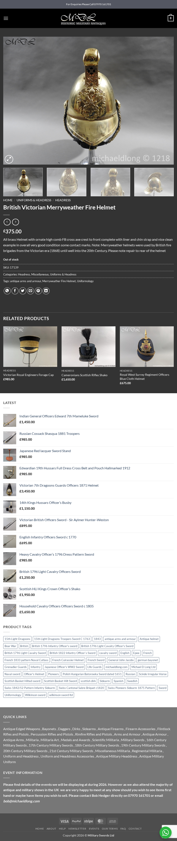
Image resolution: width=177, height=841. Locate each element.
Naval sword (12, 674)
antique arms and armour (25, 281)
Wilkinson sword (35, 695)
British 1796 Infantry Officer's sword (54, 646)
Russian (130, 674)
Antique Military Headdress (116, 756)
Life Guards (94, 667)
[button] (5, 18)
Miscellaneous (40, 274)
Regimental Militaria (147, 751)
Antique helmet (149, 639)
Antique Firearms (111, 729)
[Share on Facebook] (15, 290)
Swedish (132, 681)
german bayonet (148, 660)
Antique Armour (154, 734)
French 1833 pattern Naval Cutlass (26, 660)
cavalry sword (108, 653)
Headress (63, 200)
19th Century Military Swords (143, 745)
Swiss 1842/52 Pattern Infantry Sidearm (30, 688)
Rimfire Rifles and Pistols (93, 734)
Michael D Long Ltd (143, 667)
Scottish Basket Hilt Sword (60, 681)
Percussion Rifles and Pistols (52, 734)
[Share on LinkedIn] (46, 290)
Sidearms (89, 729)
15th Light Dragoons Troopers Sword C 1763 (62, 639)
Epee (136, 653)
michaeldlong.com (117, 667)
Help (62, 828)
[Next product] (7, 222)
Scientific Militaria (105, 740)
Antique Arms (13, 740)
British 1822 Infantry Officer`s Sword (72, 653)
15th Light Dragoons (17, 639)
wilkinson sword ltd (61, 695)
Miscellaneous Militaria (112, 751)
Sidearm (105, 681)
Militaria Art (50, 740)
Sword (162, 688)
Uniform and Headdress (21, 756)
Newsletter (77, 828)
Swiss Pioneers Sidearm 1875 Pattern (131, 688)
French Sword (96, 660)
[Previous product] (15, 222)
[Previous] (12, 100)
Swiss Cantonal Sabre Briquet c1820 (81, 688)
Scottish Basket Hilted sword (22, 681)
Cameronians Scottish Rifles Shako (84, 375)
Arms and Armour (127, 734)
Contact (135, 828)
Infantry (36, 667)
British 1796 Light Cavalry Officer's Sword (107, 646)
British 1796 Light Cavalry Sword (25, 653)
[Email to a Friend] (30, 290)
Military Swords (132, 740)
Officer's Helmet (34, 674)
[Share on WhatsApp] (7, 290)
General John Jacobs (121, 660)
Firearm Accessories (140, 729)
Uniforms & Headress (34, 200)
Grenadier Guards (16, 667)
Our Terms (110, 828)
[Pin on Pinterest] (38, 290)
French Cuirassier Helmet (68, 660)
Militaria (32, 740)
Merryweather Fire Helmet (59, 281)
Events (94, 828)
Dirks (76, 729)
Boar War (10, 646)
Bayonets (49, 729)
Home (8, 200)
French (147, 653)
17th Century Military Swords (51, 745)
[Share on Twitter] (22, 290)
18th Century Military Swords (97, 745)
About (51, 828)
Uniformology (85, 281)
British (24, 646)
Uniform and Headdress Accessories (67, 756)
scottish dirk (88, 681)
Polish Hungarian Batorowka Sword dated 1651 (92, 674)
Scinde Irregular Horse (153, 674)
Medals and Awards (75, 740)
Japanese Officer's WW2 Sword (64, 667)
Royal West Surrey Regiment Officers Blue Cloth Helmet (144, 376)
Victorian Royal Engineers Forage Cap (28, 375)
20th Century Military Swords (25, 751)
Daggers (64, 729)
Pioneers (53, 674)
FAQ (123, 828)
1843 (97, 639)
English (124, 653)
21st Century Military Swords (71, 751)
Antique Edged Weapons (21, 729)
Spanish (118, 681)
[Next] (165, 100)
